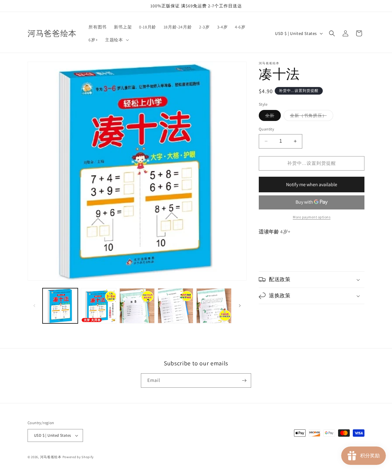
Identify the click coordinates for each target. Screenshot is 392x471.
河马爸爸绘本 (51, 457)
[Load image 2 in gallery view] (98, 305)
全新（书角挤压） (311, 116)
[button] (116, 39)
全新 (273, 116)
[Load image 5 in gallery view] (214, 305)
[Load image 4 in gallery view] (175, 305)
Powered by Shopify (78, 457)
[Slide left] (34, 305)
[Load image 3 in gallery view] (137, 305)
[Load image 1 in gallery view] (60, 305)
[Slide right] (240, 305)
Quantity (266, 129)
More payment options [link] (311, 217)
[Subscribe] (244, 380)
